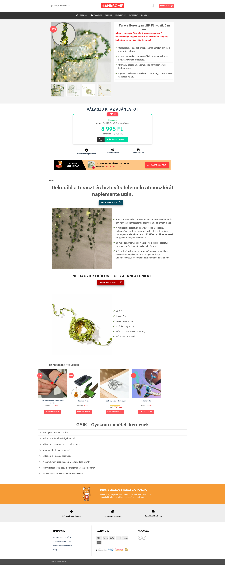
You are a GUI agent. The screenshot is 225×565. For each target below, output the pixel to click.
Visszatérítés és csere (62, 541)
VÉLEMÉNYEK (120, 15)
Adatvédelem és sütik (62, 537)
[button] (152, 6)
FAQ (55, 550)
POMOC (144, 15)
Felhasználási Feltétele (62, 545)
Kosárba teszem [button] (52, 411)
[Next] (107, 52)
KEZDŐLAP (83, 15)
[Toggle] (40, 432)
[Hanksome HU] (112, 5)
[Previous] (55, 52)
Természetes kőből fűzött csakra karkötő (52, 402)
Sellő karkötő (146, 401)
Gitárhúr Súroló (83, 401)
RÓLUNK (108, 15)
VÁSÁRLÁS (98, 15)
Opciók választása (114, 411)
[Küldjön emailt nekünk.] (144, 538)
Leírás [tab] (51, 180)
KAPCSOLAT (133, 15)
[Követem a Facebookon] (140, 538)
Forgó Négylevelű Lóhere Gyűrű (115, 401)
